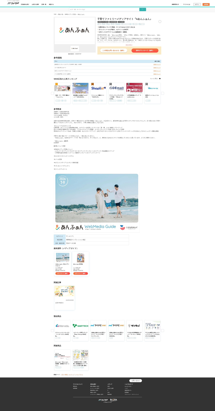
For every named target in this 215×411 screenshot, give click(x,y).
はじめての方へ (128, 386)
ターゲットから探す (94, 388)
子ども (81, 374)
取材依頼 (110, 394)
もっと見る (154, 78)
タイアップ (71, 374)
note (109, 392)
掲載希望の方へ (128, 390)
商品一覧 (60, 14)
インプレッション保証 (127, 24)
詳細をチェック (157, 64)
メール (77, 374)
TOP (55, 14)
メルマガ (135, 24)
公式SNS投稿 (113, 22)
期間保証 (118, 24)
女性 (104, 24)
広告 (62, 374)
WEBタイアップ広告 (70, 14)
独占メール (142, 24)
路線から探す (93, 392)
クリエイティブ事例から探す (96, 394)
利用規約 (127, 392)
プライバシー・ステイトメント (132, 394)
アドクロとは (186, 4)
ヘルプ (126, 388)
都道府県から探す (94, 390)
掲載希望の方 (175, 4)
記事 (109, 386)
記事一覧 (44, 4)
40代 (113, 24)
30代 (109, 24)
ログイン (197, 4)
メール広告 (121, 22)
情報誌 (66, 374)
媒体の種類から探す (94, 386)
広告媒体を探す (25, 4)
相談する (51, 4)
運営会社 (75, 386)
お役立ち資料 (35, 4)
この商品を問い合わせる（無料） (113, 50)
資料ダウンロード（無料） (145, 50)
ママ (100, 24)
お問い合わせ (136, 380)
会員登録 (206, 4)
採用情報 (75, 388)
